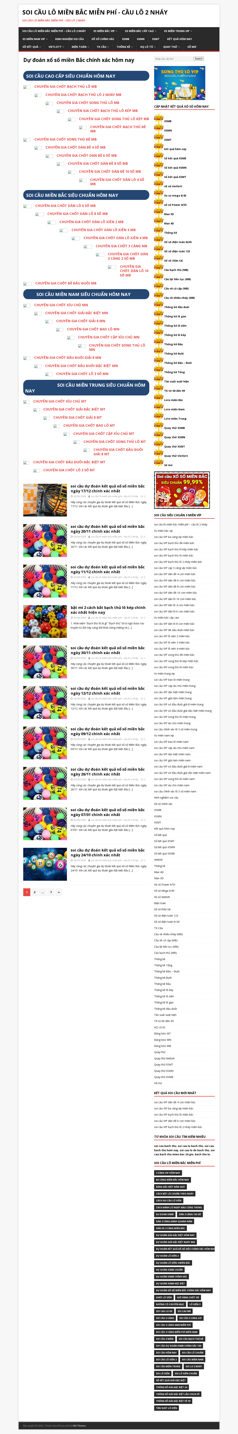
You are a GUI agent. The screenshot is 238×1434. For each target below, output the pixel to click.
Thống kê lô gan (175, 316)
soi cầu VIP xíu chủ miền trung (172, 723)
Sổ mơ (191, 47)
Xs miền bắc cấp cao (139, 31)
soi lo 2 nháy (194, 1366)
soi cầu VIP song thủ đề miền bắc (174, 654)
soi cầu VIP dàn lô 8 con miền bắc (174, 623)
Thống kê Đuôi (174, 353)
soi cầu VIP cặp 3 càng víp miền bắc (175, 568)
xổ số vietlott (173, 186)
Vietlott (55, 47)
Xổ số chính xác (102, 39)
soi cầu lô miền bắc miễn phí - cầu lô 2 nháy (114, 496)
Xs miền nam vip (33, 39)
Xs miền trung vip (176, 31)
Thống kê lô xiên (175, 325)
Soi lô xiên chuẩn (186, 1373)
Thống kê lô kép (175, 335)
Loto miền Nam (174, 409)
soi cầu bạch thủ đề (191, 1338)
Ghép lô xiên (164, 1297)
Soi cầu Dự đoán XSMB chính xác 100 (178, 1345)
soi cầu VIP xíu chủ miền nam (171, 785)
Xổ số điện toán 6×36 (167, 921)
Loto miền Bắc (173, 400)
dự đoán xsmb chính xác (171, 1276)
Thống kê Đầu (173, 344)
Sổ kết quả (30, 47)
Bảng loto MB (162, 1046)
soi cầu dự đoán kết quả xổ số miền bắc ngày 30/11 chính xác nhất (108, 650)
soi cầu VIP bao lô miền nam (171, 741)
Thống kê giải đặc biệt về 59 (173, 1401)
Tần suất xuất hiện (176, 381)
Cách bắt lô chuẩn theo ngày (175, 1193)
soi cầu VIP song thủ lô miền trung (175, 717)
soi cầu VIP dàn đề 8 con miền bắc (175, 586)
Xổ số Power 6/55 (164, 884)
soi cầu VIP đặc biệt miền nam (172, 754)
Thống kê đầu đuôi (176, 307)
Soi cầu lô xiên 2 (166, 1359)
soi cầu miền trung (168, 1366)
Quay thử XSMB (174, 428)
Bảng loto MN (162, 1040)
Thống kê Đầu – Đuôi (178, 363)
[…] (131, 506)
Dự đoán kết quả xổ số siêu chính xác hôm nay (185, 1248)
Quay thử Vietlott (176, 456)
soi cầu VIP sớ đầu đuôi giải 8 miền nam (178, 766)
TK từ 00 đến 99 (174, 390)
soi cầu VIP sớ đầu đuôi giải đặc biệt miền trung (183, 710)
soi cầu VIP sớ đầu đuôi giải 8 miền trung (178, 704)
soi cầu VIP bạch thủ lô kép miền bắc (176, 549)
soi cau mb (184, 1311)
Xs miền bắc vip (104, 31)
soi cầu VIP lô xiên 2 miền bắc (172, 636)
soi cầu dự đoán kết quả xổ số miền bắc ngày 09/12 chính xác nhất (108, 731)
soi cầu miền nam (192, 1359)
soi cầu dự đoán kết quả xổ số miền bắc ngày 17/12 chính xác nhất (108, 488)
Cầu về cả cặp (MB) (176, 288)
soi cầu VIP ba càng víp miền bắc (173, 537)
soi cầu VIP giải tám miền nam (172, 760)
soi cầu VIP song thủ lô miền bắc (174, 667)
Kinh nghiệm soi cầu (69, 39)
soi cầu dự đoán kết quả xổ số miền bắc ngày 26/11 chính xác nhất (108, 772)
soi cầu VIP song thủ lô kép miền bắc (176, 661)
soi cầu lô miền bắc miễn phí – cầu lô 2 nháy (54, 31)
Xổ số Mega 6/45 (164, 890)
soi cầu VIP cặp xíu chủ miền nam (174, 748)
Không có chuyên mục (170, 1304)
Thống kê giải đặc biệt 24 (171, 1387)
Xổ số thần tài (173, 260)
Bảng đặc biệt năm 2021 (170, 1186)
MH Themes (79, 1425)
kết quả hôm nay (175, 149)
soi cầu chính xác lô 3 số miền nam (175, 791)
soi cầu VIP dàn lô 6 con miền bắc (174, 611)
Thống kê (123, 47)
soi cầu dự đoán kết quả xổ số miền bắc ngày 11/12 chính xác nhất (108, 569)
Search (198, 58)
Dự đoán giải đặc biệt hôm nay (175, 1235)
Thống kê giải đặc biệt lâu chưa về (178, 1394)
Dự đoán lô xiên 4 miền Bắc (173, 1262)
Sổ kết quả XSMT (175, 177)
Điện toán (79, 47)
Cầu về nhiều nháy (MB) (179, 298)
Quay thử (170, 47)
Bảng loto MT (162, 1033)
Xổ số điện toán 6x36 (178, 242)
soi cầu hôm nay (166, 1352)
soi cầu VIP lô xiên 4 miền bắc (172, 648)
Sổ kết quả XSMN (175, 167)
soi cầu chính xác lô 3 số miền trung (175, 729)
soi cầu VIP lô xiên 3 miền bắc (172, 642)
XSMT (156, 39)
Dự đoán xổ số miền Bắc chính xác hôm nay (183, 1290)
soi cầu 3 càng (165, 1318)
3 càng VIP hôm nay (168, 1172)
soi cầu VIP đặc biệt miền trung (173, 692)
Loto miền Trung (175, 418)
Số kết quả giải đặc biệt (171, 1380)
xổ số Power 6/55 (175, 205)
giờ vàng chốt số (188, 1297)
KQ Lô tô (146, 47)
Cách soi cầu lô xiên (168, 1200)
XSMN (140, 39)
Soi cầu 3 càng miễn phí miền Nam (176, 1332)
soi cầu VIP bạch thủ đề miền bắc (174, 543)
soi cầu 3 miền (164, 1338)
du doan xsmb (165, 1214)
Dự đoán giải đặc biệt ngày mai (175, 1242)
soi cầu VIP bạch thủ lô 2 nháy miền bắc (178, 562)
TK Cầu (101, 47)
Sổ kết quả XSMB (175, 158)
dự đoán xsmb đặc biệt (170, 1283)
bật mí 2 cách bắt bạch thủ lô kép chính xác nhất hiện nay (108, 610)
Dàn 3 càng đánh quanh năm (174, 1221)
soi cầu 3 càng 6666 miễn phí (173, 1325)
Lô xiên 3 (194, 1304)
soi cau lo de (164, 1311)
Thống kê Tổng (174, 372)
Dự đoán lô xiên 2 (167, 1255)
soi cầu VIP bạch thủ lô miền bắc (173, 555)
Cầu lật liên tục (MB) (177, 279)
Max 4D (169, 223)
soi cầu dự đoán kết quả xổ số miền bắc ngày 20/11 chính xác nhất (108, 529)
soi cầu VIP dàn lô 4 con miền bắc (174, 605)
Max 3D (169, 214)
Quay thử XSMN (174, 437)
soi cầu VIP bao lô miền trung (171, 679)
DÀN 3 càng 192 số (190, 1214)
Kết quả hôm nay (179, 39)
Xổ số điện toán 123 (177, 251)
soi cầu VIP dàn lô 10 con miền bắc (175, 599)
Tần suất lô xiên (166, 1408)
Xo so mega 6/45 (175, 195)
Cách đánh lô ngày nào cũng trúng (179, 1207)
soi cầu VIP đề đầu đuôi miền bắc (174, 630)
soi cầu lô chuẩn (192, 1352)
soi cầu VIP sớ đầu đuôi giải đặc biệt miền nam (182, 773)
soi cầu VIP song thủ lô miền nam (174, 779)
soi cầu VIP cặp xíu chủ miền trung (174, 686)
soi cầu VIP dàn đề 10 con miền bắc (175, 592)
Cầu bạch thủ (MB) (176, 270)
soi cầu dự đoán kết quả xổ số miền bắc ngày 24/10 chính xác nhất (108, 852)
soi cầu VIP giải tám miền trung (173, 698)
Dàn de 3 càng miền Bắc (170, 1228)
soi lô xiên (163, 1373)
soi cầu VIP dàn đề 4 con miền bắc (175, 574)
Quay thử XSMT (174, 446)
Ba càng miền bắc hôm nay (172, 1179)
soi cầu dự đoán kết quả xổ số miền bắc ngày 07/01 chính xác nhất (108, 812)
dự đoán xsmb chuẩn (169, 1269)
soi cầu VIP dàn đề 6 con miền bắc (175, 580)
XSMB (125, 39)
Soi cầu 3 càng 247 (190, 1318)
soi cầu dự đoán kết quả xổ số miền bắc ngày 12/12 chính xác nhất (108, 691)
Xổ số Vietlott (162, 897)
